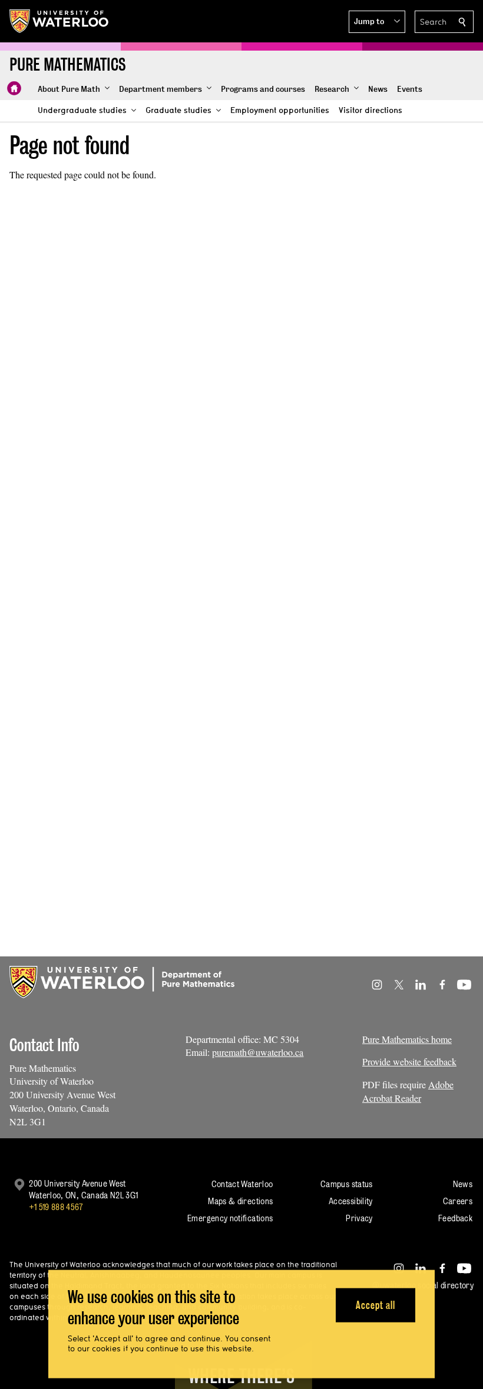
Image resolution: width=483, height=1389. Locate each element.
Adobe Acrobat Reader (408, 1091)
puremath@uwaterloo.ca (257, 1052)
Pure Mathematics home (407, 1039)
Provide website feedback (409, 1061)
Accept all (375, 1304)
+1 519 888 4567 (56, 1207)
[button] (377, 21)
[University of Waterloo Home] (59, 21)
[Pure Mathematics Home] (14, 88)
